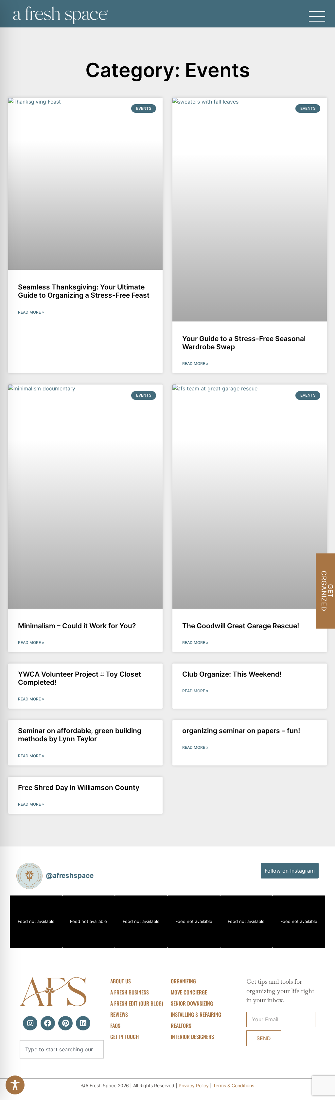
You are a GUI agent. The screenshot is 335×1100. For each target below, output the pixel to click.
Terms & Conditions (233, 1085)
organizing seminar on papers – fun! (241, 731)
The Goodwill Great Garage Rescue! (240, 626)
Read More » (31, 312)
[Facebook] (48, 1023)
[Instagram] (30, 1023)
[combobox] (62, 1049)
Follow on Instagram (290, 870)
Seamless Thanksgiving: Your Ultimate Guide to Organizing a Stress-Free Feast (84, 291)
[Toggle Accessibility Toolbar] (15, 1085)
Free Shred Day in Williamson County (78, 787)
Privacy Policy (194, 1085)
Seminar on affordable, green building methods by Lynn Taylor (79, 735)
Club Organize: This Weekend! (231, 674)
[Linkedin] (83, 1023)
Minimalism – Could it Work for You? (77, 626)
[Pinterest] (65, 1023)
